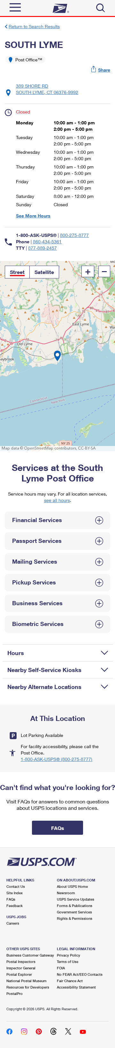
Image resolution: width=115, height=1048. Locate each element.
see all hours (57, 500)
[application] (57, 356)
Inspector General (20, 968)
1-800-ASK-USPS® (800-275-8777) (56, 759)
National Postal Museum (26, 981)
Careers (12, 923)
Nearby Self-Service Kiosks (44, 669)
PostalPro (14, 993)
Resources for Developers (27, 987)
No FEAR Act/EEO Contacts (80, 974)
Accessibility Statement (76, 987)
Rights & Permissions (74, 918)
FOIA (61, 968)
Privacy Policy (68, 955)
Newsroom (66, 893)
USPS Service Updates (75, 899)
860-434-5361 (47, 241)
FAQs (10, 899)
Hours (15, 652)
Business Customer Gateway (30, 955)
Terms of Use (67, 961)
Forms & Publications (74, 905)
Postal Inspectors (20, 961)
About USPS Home (72, 886)
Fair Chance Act (70, 981)
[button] (101, 70)
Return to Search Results (34, 26)
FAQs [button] (57, 828)
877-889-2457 (42, 248)
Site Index (14, 893)
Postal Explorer (19, 974)
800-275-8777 (74, 235)
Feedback (14, 905)
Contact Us (15, 886)
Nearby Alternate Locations (44, 686)
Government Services (74, 912)
